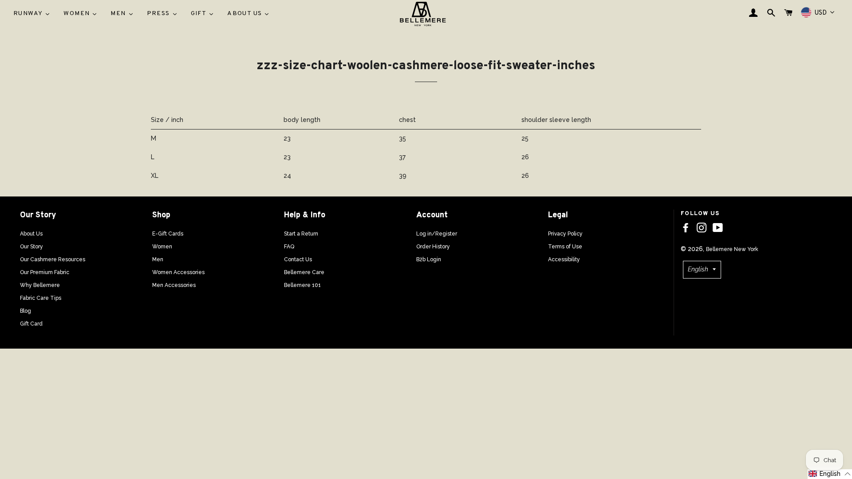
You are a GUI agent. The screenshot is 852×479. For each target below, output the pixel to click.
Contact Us (298, 259)
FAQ (289, 246)
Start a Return (301, 234)
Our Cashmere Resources (52, 259)
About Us (31, 234)
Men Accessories (174, 285)
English (698, 269)
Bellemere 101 (302, 285)
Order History (433, 246)
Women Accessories (178, 272)
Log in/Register (436, 234)
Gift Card (31, 324)
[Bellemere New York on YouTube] (718, 228)
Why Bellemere (40, 285)
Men (157, 259)
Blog (25, 311)
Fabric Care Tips (40, 298)
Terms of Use (565, 246)
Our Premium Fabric (44, 272)
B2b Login (428, 259)
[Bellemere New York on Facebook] (685, 228)
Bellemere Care (304, 272)
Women (162, 246)
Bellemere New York (732, 249)
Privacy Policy (565, 234)
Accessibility (564, 259)
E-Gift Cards (167, 234)
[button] (830, 474)
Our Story (31, 246)
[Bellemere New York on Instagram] (701, 228)
